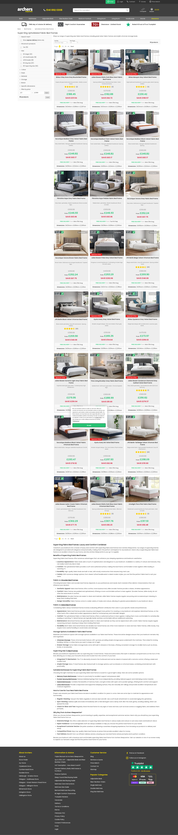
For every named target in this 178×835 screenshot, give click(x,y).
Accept (89, 425)
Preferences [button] (76, 421)
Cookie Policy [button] (98, 417)
